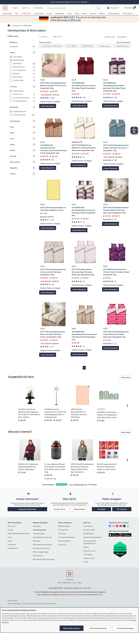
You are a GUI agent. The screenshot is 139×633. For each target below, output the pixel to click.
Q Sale (69, 13)
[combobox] (71, 8)
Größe (12, 150)
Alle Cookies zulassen (71, 628)
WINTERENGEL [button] (87, 46)
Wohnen (102, 13)
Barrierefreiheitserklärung (92, 537)
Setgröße (13, 168)
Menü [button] (15, 8)
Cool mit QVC (39, 13)
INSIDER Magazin (64, 526)
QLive (10, 537)
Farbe (12, 133)
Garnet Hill (34, 603)
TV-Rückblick (38, 8)
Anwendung (14, 121)
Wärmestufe (15, 162)
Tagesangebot (7, 13)
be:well (49, 13)
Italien (75, 582)
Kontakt (10, 530)
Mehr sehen (125, 377)
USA (59, 582)
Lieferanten (12, 544)
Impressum (97, 594)
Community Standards (78, 594)
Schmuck (93, 13)
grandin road (42, 603)
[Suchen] (99, 8)
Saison (12, 144)
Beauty (84, 13)
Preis (12, 127)
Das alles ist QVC (89, 530)
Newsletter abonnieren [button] (27, 509)
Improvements (52, 603)
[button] (111, 8)
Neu (16, 13)
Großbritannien (66, 582)
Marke (12, 52)
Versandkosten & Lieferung (42, 537)
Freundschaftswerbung (66, 537)
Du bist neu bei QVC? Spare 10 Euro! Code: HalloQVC (69, 2)
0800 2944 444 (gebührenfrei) (19, 533)
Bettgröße (14, 107)
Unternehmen (88, 526)
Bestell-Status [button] (79, 509)
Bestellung (36, 526)
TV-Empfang (87, 554)
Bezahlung (36, 541)
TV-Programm (63, 530)
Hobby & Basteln (114, 13)
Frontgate (26, 603)
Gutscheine (62, 533)
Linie (12, 139)
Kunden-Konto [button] (59, 509)
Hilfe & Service (38, 556)
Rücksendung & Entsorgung (42, 544)
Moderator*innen (89, 551)
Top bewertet (59, 13)
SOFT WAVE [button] (71, 46)
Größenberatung (38, 533)
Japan (80, 582)
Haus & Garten (128, 13)
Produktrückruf (13, 548)
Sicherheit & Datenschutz (41, 548)
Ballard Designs (16, 603)
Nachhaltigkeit (88, 533)
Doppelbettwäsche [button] (122, 46)
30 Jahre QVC (26, 13)
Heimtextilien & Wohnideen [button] (52, 46)
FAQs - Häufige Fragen (41, 552)
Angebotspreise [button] (104, 46)
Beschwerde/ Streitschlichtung (43, 559)
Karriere (86, 547)
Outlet (85, 562)
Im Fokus (13, 86)
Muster (13, 174)
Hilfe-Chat (11, 526)
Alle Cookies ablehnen (98, 628)
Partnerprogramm (64, 541)
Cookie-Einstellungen (125, 628)
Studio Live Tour (89, 558)
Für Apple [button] (101, 509)
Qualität (13, 156)
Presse (10, 541)
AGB (38, 594)
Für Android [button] (122, 509)
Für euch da (62, 544)
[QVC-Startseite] (9, 25)
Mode (77, 13)
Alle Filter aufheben (123, 42)
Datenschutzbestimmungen (55, 594)
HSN (9, 603)
